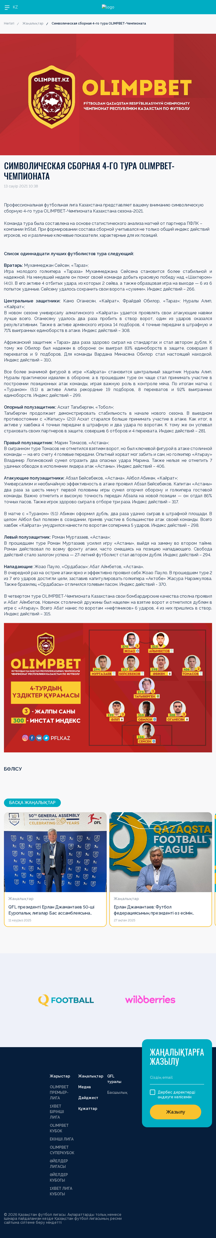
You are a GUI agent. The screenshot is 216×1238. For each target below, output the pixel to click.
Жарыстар (60, 1076)
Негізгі (9, 23)
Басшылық (117, 1092)
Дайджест (88, 1098)
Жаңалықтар (32, 23)
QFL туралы (114, 1079)
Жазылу (175, 1112)
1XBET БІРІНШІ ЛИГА (57, 1111)
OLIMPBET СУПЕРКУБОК (62, 1150)
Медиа (84, 1087)
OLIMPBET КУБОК (59, 1128)
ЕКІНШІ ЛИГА (61, 1139)
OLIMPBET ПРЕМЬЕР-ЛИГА (59, 1092)
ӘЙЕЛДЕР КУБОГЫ (59, 1177)
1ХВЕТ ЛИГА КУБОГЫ (61, 1191)
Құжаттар (87, 1108)
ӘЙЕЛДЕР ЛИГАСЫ (59, 1164)
